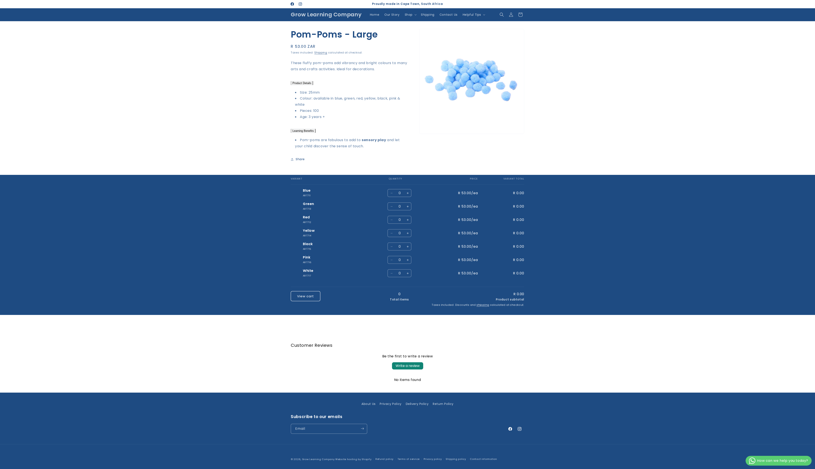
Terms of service (409, 459)
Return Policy (443, 404)
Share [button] (300, 159)
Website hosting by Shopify (353, 459)
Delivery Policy (417, 404)
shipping (482, 305)
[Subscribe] (362, 429)
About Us (368, 404)
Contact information (483, 459)
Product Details (301, 83)
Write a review (408, 365)
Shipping (320, 52)
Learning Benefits (303, 130)
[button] (410, 14)
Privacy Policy (390, 404)
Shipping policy (456, 459)
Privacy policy (433, 459)
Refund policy (384, 459)
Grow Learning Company (318, 459)
